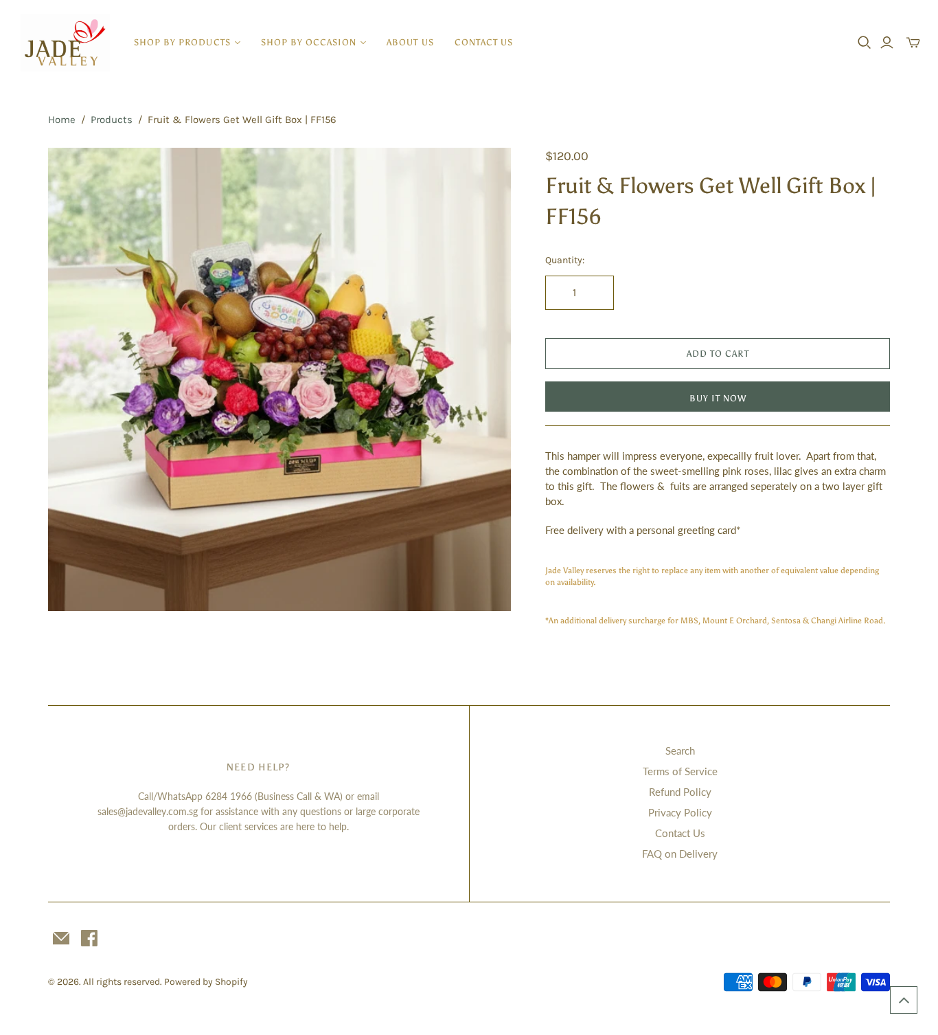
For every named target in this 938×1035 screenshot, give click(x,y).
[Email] (61, 938)
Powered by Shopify (206, 982)
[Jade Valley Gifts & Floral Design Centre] (65, 42)
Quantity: (564, 260)
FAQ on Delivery (680, 853)
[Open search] (864, 42)
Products (112, 119)
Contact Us (484, 42)
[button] (904, 1000)
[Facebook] (89, 938)
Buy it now (717, 398)
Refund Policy (680, 792)
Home (62, 119)
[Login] (887, 42)
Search (680, 750)
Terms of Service (680, 771)
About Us (410, 42)
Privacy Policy (680, 812)
